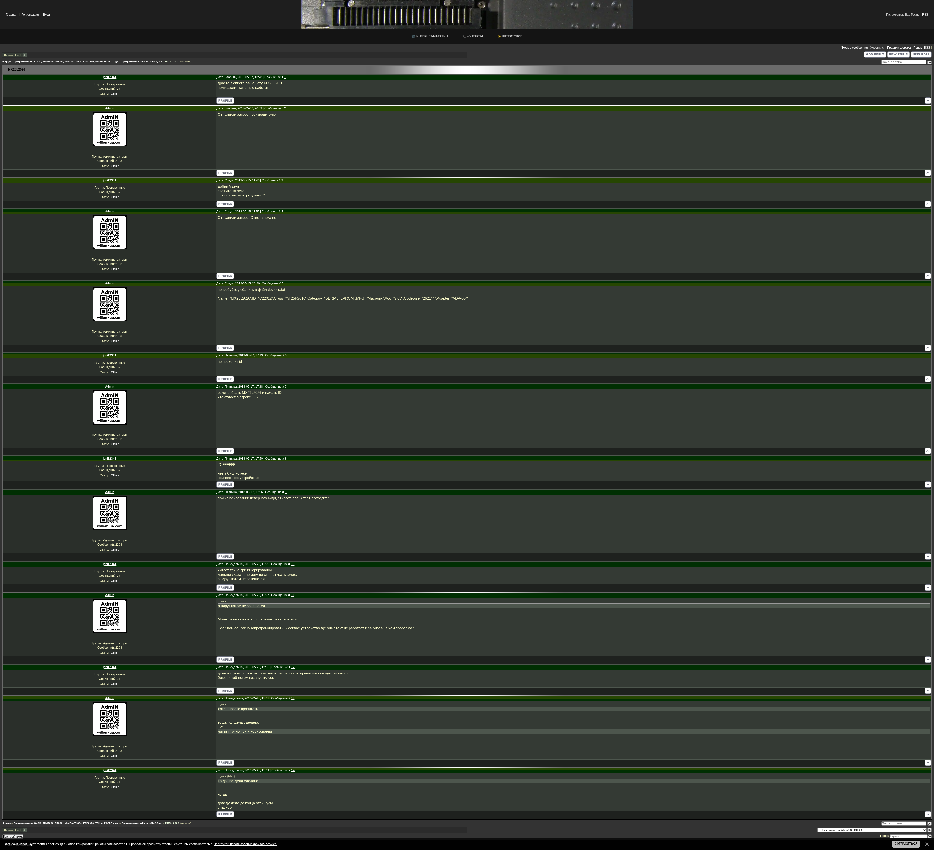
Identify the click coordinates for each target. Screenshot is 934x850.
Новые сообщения (855, 47)
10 (292, 564)
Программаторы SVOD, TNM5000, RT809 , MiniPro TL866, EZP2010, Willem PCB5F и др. (66, 61)
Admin (109, 108)
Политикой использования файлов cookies (245, 844)
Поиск (917, 47)
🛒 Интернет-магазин (430, 36)
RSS (925, 14)
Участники (877, 47)
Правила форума (899, 47)
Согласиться (906, 843)
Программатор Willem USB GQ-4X (142, 61)
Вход (46, 14)
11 (292, 595)
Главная (11, 14)
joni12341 (109, 77)
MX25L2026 (172, 61)
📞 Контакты (472, 36)
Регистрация (30, 14)
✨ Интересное (509, 36)
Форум (6, 61)
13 (292, 698)
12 (293, 667)
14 (293, 770)
